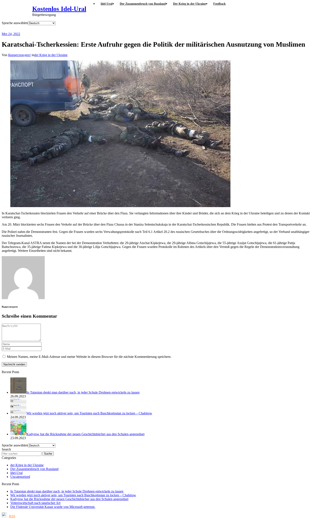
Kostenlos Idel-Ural (59, 8)
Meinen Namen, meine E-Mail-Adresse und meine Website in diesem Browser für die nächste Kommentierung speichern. (89, 356)
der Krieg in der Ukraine (50, 55)
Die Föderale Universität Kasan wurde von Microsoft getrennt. (52, 507)
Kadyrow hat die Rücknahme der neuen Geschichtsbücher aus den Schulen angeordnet (69, 499)
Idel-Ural (16, 473)
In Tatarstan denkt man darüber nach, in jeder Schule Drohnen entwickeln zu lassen (66, 491)
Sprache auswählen (15, 23)
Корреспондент (19, 55)
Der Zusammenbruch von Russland (34, 469)
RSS (12, 516)
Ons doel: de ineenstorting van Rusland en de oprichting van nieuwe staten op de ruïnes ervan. (115, 28)
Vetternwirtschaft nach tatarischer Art (35, 503)
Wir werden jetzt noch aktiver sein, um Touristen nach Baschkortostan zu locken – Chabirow (73, 495)
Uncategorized (20, 476)
